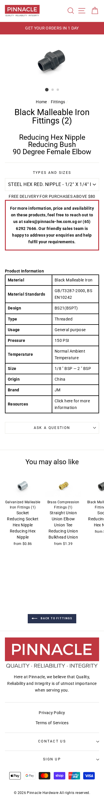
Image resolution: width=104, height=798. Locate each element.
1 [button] (47, 89)
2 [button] (52, 90)
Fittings (58, 101)
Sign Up (52, 759)
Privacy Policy (52, 712)
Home (41, 101)
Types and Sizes (52, 173)
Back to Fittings (56, 618)
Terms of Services (52, 722)
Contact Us (52, 741)
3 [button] (58, 90)
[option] (52, 28)
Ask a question (52, 428)
